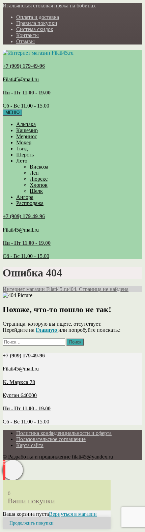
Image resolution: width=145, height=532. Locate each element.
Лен (34, 173)
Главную (47, 330)
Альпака (26, 124)
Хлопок (39, 185)
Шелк (36, 191)
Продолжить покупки (31, 523)
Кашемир (27, 130)
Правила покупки (36, 23)
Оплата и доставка (37, 17)
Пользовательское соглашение (51, 439)
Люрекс (39, 179)
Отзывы (25, 41)
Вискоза (39, 167)
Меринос (26, 136)
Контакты (27, 35)
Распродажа (30, 203)
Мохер (23, 142)
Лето (21, 161)
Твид (22, 148)
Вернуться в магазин (73, 514)
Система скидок (34, 29)
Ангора (24, 197)
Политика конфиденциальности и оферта (64, 433)
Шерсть (25, 154)
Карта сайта (30, 445)
